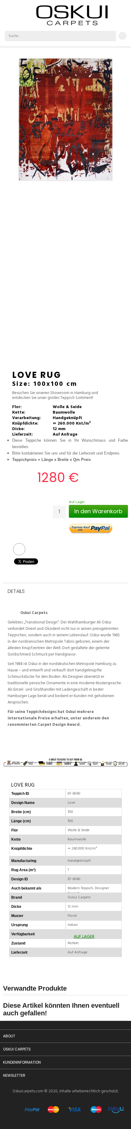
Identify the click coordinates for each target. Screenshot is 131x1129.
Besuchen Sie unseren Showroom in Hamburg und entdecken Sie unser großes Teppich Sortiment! (55, 396)
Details (16, 592)
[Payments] (74, 1115)
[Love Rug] (65, 119)
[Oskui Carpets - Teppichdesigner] (72, 15)
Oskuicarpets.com (27, 1091)
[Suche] (111, 36)
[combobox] (55, 36)
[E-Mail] (19, 549)
